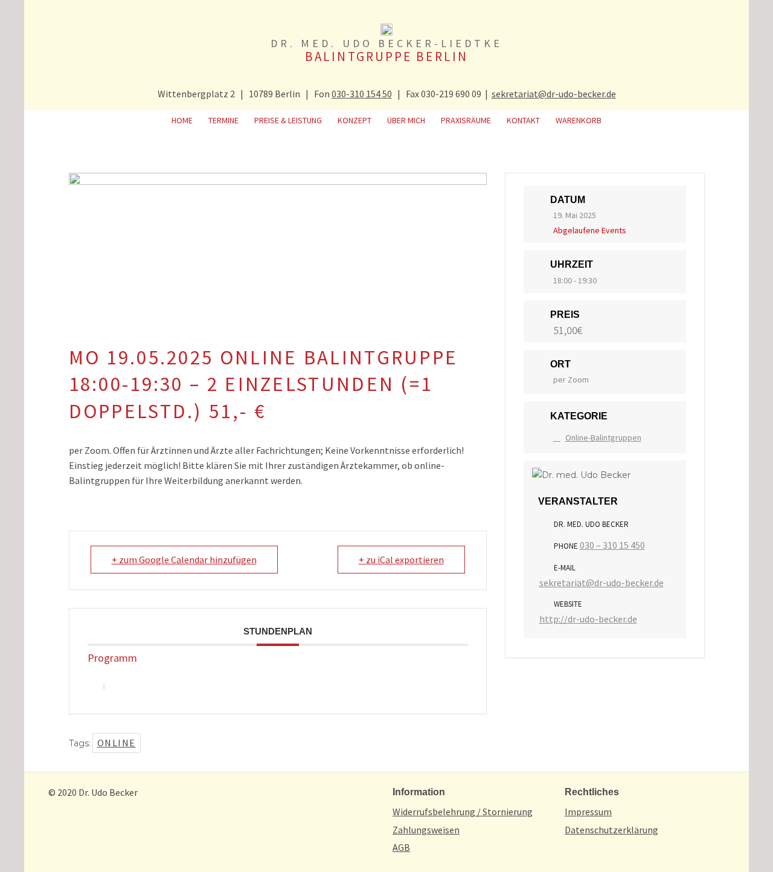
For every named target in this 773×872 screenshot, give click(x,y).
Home (182, 120)
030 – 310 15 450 (612, 545)
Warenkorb (578, 120)
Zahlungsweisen (426, 830)
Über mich (406, 120)
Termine (223, 120)
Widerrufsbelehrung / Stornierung (463, 812)
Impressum (588, 812)
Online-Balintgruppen (603, 437)
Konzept (354, 120)
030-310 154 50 (362, 94)
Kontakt (523, 120)
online (116, 743)
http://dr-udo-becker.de (588, 619)
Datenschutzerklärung (611, 830)
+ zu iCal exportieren (401, 560)
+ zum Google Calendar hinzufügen (184, 560)
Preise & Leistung (288, 120)
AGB (401, 847)
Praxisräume (466, 120)
